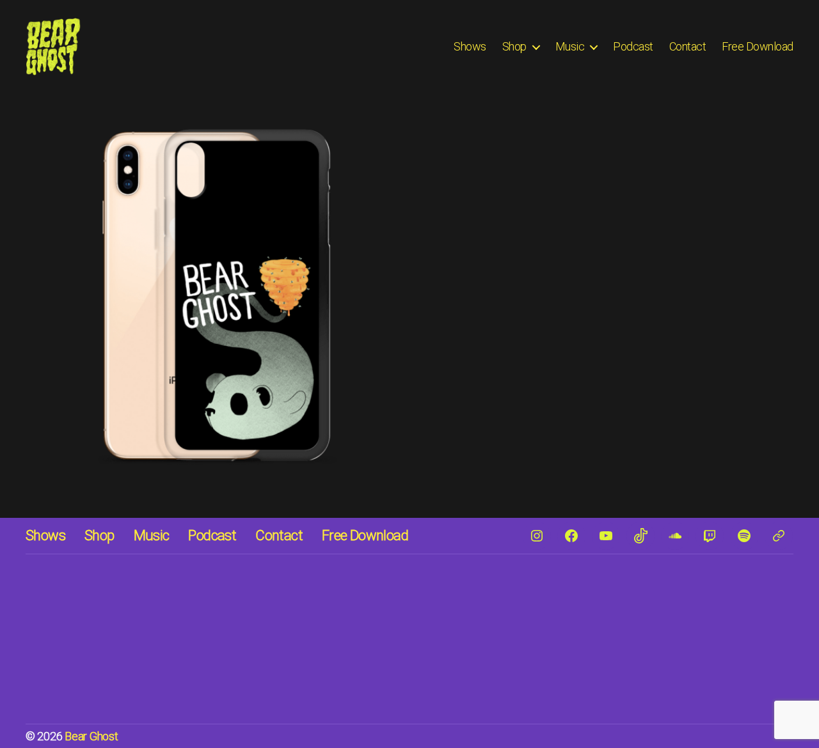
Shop (514, 46)
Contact (687, 46)
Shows (470, 46)
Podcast (633, 46)
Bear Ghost (91, 736)
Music (570, 46)
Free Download (757, 46)
